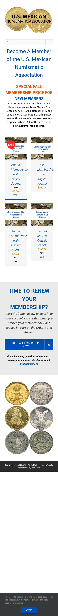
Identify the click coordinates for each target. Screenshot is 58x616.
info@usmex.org (28, 364)
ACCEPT (29, 610)
